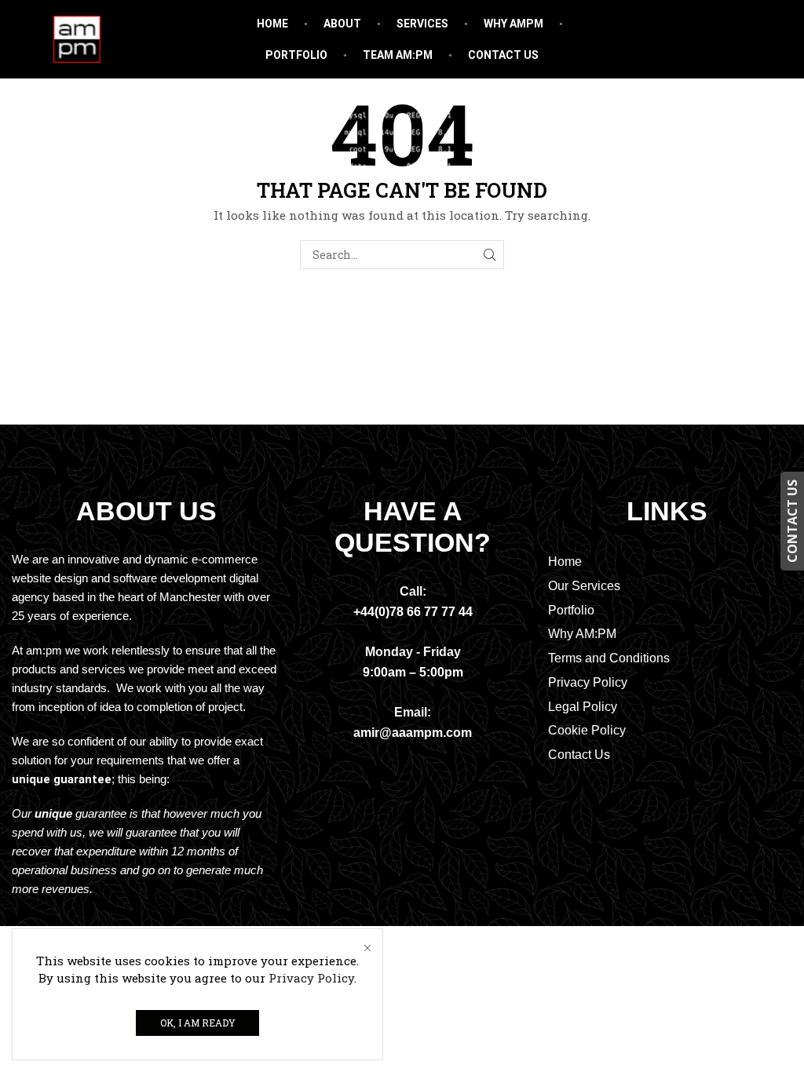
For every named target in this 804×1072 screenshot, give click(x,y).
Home (272, 23)
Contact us (503, 55)
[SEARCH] (489, 254)
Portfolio (296, 55)
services (422, 23)
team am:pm (398, 55)
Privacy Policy (311, 978)
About (342, 23)
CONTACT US (792, 521)
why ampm (513, 23)
